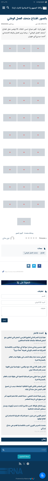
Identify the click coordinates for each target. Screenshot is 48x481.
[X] (24, 464)
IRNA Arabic (27, 8)
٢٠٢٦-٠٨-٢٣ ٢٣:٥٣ (39, 343)
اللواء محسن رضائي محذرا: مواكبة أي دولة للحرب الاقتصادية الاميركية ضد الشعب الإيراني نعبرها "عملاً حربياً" (25, 349)
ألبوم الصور (19, 233)
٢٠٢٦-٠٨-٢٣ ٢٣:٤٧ (39, 353)
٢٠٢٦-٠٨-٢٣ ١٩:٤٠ (39, 431)
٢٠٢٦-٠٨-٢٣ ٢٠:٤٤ (39, 402)
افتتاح (42, 253)
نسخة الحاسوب (24, 456)
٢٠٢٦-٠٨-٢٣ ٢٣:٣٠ (39, 373)
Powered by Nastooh (23, 479)
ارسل (4, 320)
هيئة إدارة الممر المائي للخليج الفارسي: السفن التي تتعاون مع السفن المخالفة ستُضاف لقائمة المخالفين (25, 339)
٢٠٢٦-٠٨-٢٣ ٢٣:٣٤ (39, 363)
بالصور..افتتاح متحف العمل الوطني (27, 18)
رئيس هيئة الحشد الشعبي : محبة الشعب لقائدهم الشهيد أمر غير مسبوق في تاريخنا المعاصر (25, 398)
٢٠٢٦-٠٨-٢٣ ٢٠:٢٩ (39, 412)
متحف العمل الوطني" (31, 253)
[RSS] (20, 464)
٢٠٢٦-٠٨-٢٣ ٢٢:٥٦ (39, 392)
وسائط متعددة (28, 233)
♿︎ (42, 475)
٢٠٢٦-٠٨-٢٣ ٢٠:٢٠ (39, 422)
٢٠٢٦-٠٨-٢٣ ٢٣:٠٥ (39, 383)
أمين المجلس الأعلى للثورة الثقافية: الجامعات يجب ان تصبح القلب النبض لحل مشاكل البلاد (25, 388)
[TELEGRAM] (28, 464)
